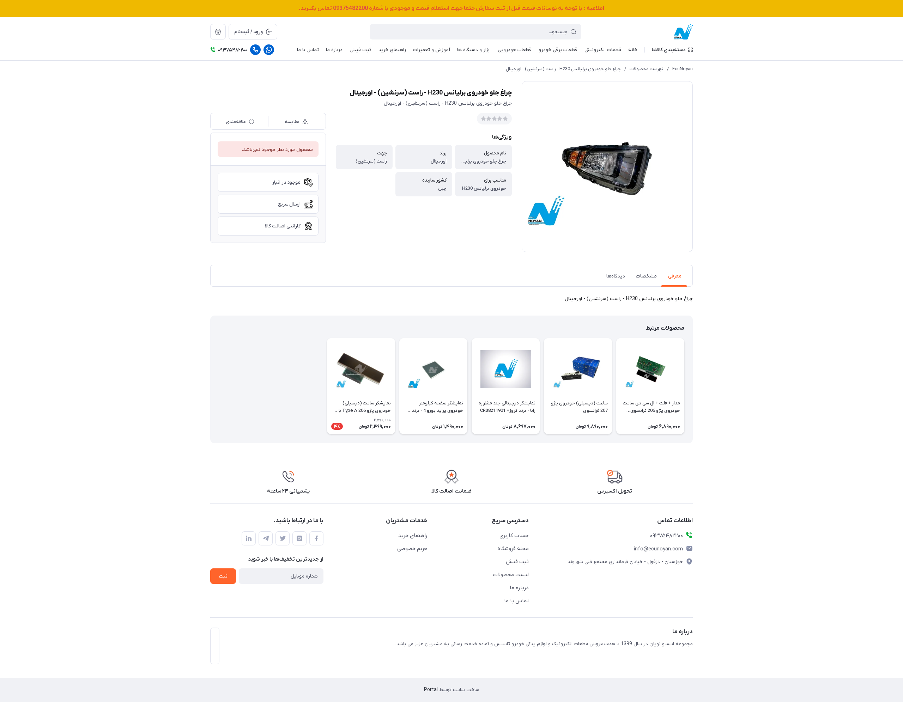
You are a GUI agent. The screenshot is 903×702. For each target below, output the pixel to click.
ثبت (223, 576)
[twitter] (282, 538)
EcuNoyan (682, 69)
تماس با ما (516, 600)
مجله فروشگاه (513, 548)
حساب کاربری (514, 535)
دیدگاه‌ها (615, 276)
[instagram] (299, 538)
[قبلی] (693, 386)
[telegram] (266, 538)
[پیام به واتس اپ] (268, 49)
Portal (431, 689)
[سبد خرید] (218, 31)
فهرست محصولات (646, 69)
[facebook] (316, 538)
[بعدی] (210, 386)
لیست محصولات (511, 574)
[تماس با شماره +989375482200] (255, 49)
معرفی (674, 276)
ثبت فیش (517, 561)
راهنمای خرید (413, 535)
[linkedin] (249, 538)
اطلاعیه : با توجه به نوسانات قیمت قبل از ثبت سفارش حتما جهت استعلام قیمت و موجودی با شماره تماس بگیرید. (451, 8)
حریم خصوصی (412, 548)
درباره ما (519, 587)
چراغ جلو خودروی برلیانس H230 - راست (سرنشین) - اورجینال (563, 69)
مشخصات (646, 276)
